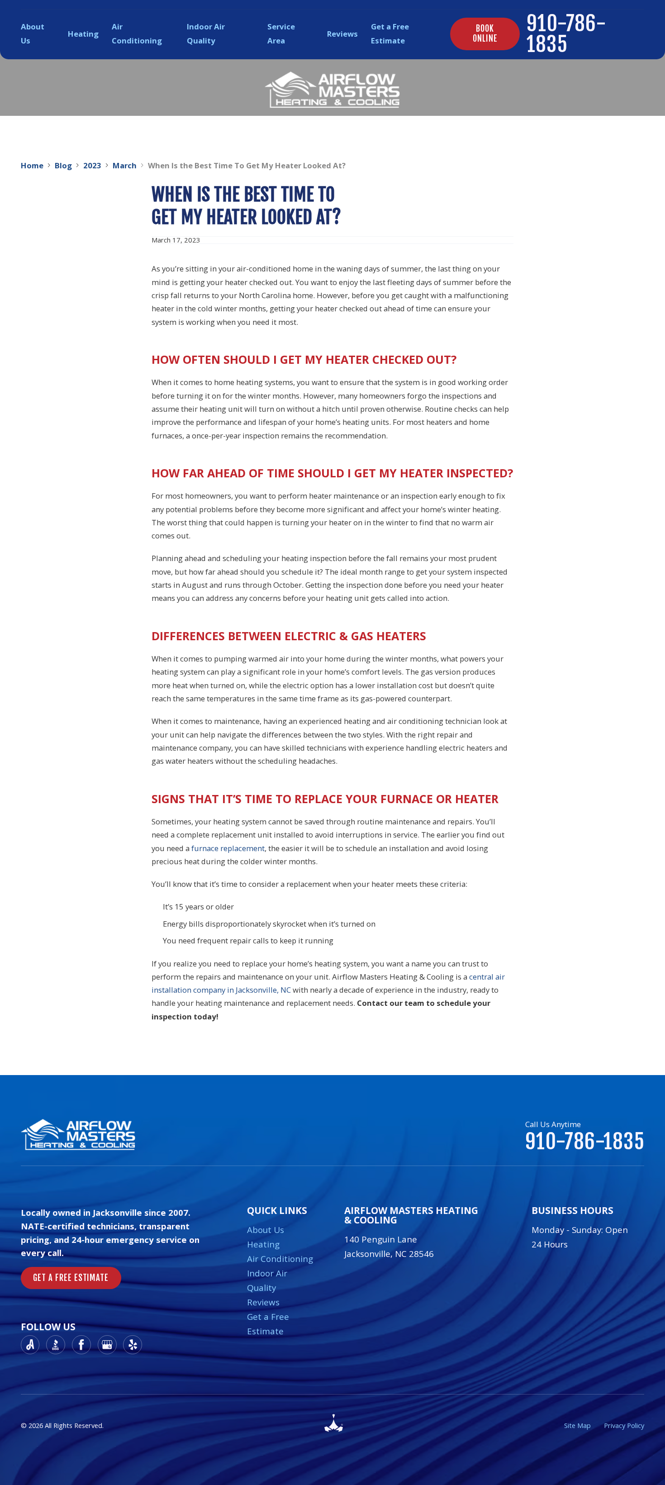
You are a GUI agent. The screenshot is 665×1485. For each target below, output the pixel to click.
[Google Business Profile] (107, 1344)
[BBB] (55, 1344)
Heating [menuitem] (83, 34)
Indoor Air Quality (267, 1280)
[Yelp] (132, 1344)
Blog (63, 165)
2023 (92, 165)
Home (32, 165)
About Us (265, 1230)
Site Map (577, 1425)
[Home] (332, 89)
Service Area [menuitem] (281, 33)
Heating (263, 1244)
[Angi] (30, 1344)
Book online (485, 33)
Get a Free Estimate (268, 1324)
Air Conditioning (280, 1259)
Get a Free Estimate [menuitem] (390, 33)
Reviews (263, 1302)
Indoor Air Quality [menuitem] (206, 33)
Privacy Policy (624, 1425)
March (125, 165)
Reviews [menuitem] (342, 34)
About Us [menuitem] (32, 33)
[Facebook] (81, 1344)
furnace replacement (228, 848)
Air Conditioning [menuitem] (137, 33)
